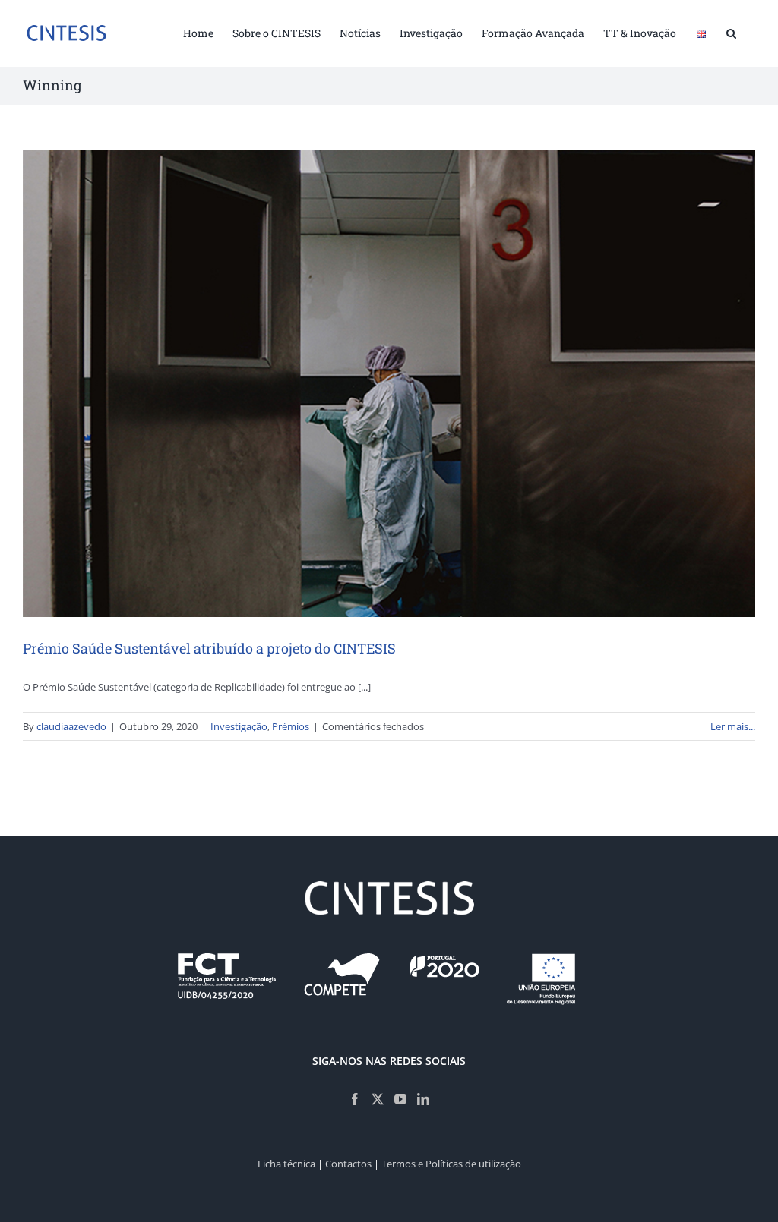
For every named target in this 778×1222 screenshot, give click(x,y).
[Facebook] (355, 1099)
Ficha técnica (286, 1163)
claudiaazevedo (71, 726)
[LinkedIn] (423, 1099)
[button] (731, 32)
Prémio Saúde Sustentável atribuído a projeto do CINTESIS (209, 648)
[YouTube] (400, 1099)
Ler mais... (732, 726)
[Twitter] (378, 1099)
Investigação (238, 726)
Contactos (348, 1163)
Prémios (290, 726)
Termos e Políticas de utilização (451, 1163)
